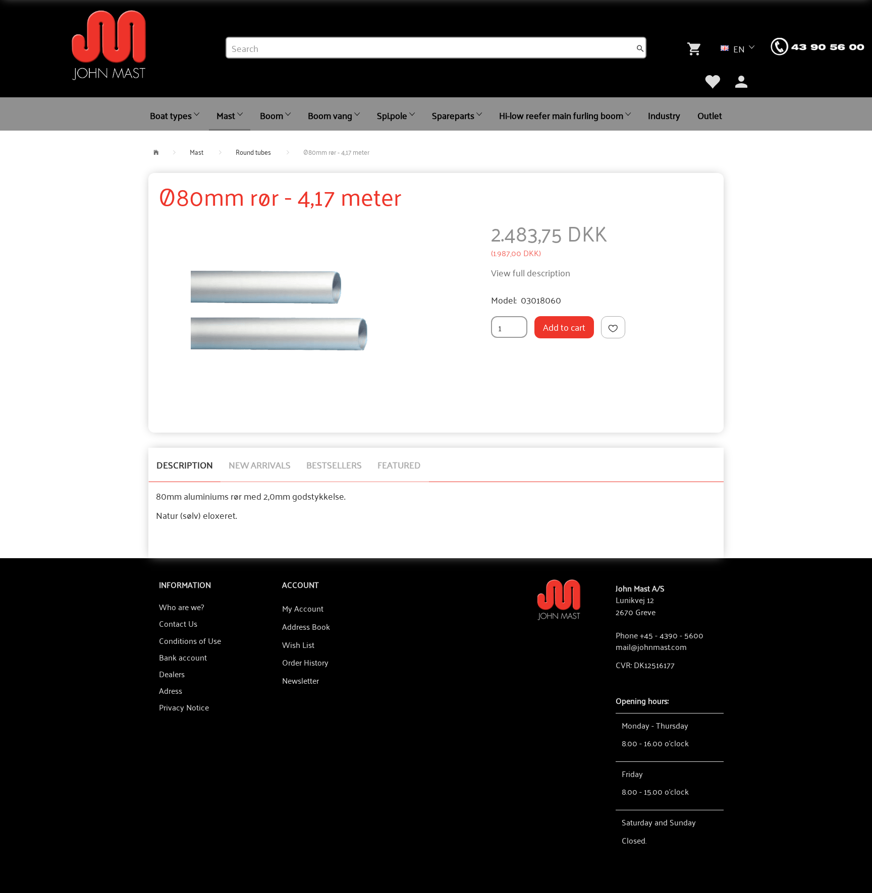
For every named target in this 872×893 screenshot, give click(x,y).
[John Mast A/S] (559, 598)
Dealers (172, 674)
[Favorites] (712, 80)
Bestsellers (334, 464)
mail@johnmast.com (651, 646)
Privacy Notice (184, 707)
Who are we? (181, 607)
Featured (399, 464)
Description (184, 464)
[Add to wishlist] (613, 327)
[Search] (640, 47)
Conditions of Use (190, 640)
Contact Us (178, 623)
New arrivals (260, 464)
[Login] (741, 80)
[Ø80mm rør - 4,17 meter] (286, 313)
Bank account (183, 657)
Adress (170, 690)
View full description (530, 272)
